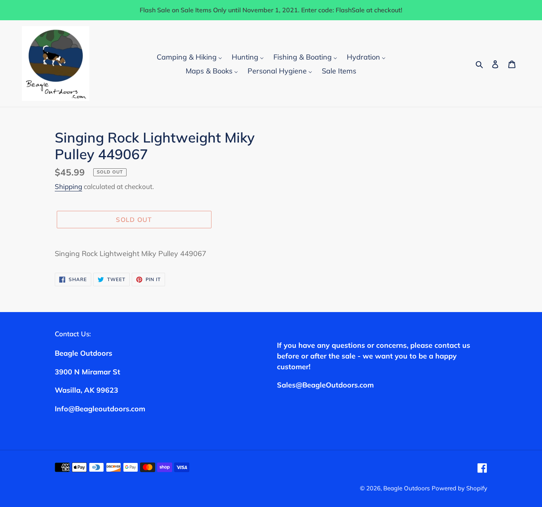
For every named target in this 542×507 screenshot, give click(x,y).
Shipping (68, 186)
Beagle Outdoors (406, 488)
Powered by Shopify (459, 488)
